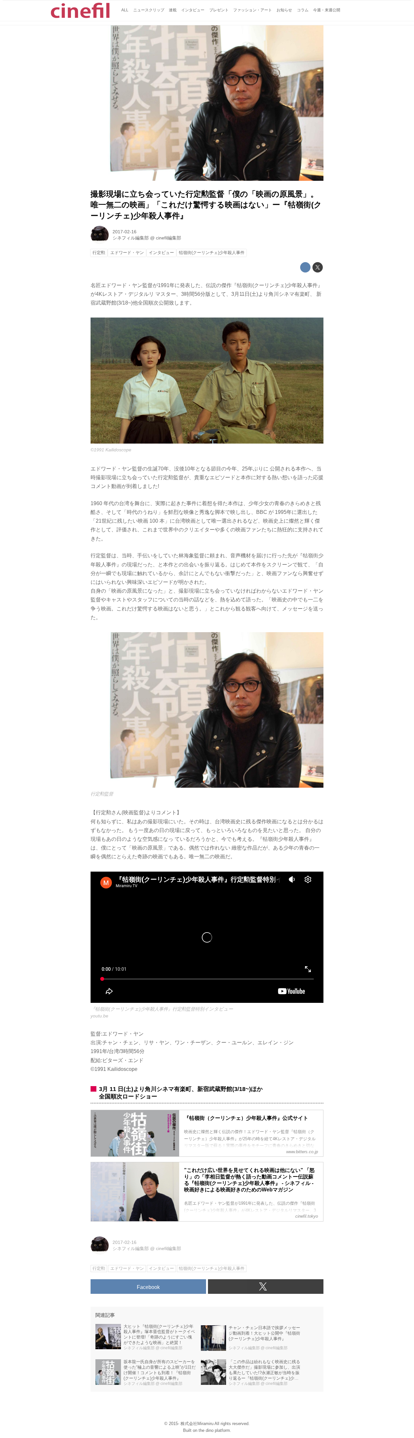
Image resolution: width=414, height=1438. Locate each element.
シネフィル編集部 (131, 237)
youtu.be (99, 1015)
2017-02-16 (124, 231)
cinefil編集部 (168, 237)
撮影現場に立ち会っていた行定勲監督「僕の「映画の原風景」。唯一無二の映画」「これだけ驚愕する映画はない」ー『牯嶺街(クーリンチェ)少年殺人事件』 (206, 205)
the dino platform (214, 1430)
